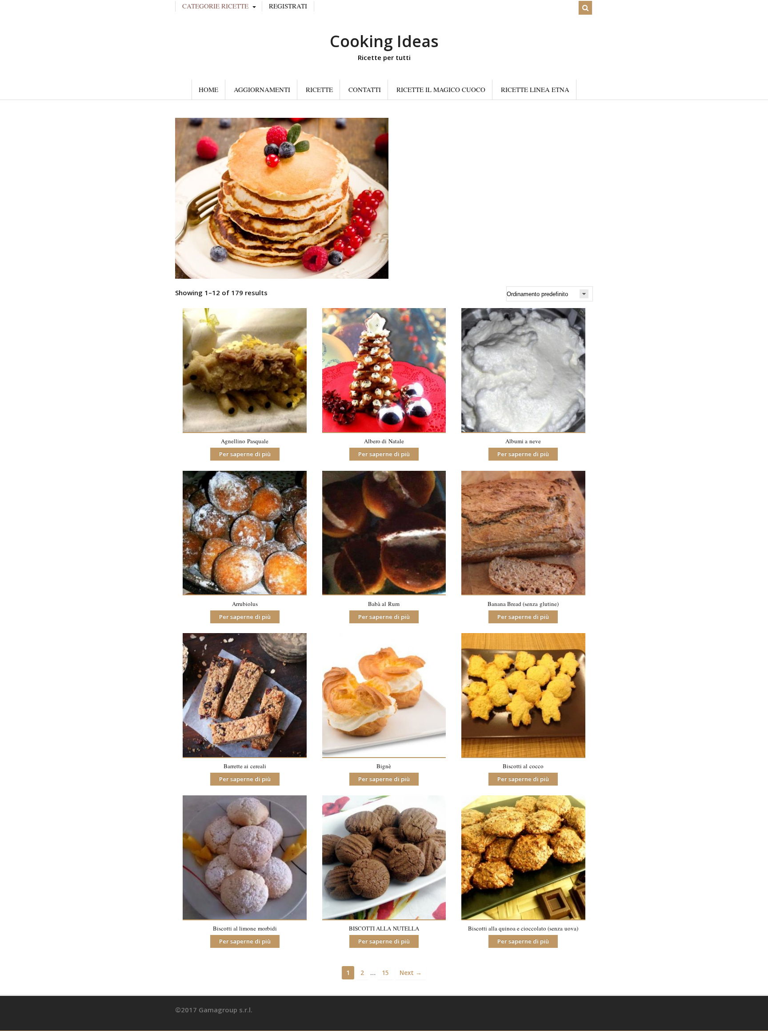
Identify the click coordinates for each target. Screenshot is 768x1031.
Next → (411, 973)
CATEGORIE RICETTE (215, 5)
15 (385, 973)
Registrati (288, 5)
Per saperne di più (245, 454)
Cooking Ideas (384, 41)
